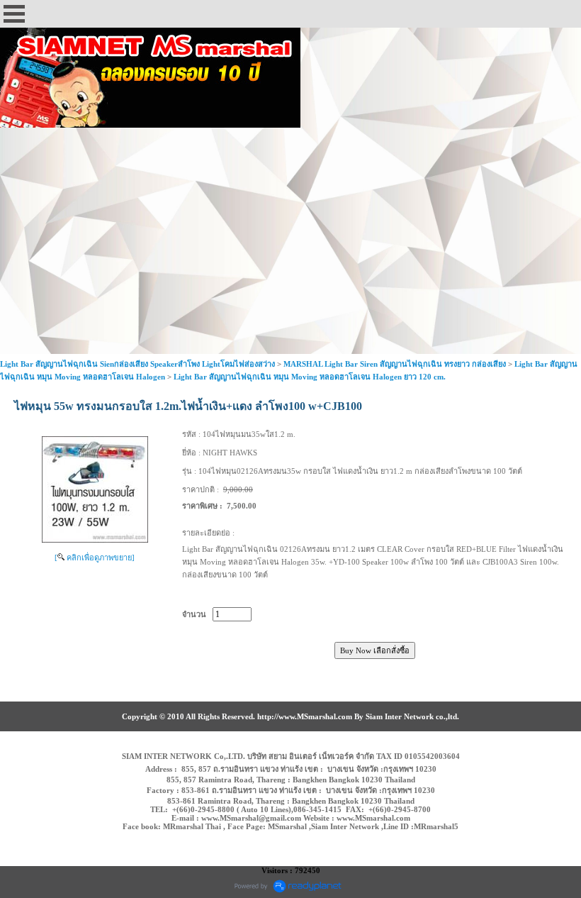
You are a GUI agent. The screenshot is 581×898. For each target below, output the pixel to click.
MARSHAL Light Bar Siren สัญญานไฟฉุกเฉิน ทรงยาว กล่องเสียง (394, 364)
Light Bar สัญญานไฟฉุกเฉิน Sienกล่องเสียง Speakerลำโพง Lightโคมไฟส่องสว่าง (137, 364)
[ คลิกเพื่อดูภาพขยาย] (95, 557)
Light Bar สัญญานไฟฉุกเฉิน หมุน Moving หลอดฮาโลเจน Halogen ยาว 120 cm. (310, 376)
